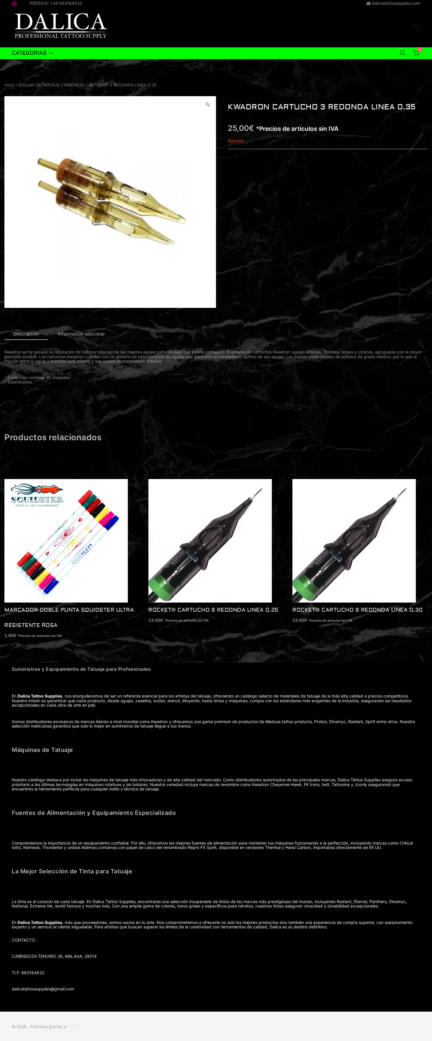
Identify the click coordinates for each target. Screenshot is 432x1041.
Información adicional (81, 334)
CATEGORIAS (29, 53)
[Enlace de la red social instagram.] (14, 2)
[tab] (26, 334)
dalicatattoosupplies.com (396, 3)
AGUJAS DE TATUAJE (39, 84)
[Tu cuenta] (402, 53)
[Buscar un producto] (416, 27)
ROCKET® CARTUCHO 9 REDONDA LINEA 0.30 (357, 610)
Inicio (9, 84)
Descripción (26, 334)
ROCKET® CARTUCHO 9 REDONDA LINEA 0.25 (213, 610)
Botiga (74, 1026)
